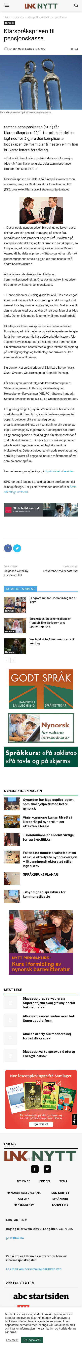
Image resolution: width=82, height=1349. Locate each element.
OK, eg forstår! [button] (32, 1339)
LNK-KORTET (60, 1193)
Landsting (60, 1204)
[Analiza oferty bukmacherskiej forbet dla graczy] (12, 1038)
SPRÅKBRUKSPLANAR (40, 874)
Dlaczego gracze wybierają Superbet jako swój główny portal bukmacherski (49, 1002)
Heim (7, 17)
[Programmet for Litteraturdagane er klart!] (15, 605)
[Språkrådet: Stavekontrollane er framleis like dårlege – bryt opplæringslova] (15, 625)
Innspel (45, 1181)
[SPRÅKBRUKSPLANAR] (12, 878)
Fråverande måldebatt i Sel (60, 571)
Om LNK (23, 1198)
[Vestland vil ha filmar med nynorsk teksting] (15, 646)
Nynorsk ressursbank (24, 1193)
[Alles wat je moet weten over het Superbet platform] (12, 1020)
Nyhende (19, 17)
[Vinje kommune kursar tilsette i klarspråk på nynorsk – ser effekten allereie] (12, 821)
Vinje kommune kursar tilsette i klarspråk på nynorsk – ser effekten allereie (47, 821)
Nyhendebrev (24, 1204)
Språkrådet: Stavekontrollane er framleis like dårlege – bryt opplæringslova (50, 622)
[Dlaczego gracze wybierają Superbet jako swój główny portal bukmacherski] (12, 1002)
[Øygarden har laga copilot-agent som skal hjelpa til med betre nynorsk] (12, 803)
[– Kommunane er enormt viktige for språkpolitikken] (12, 839)
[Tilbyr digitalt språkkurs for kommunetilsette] (12, 896)
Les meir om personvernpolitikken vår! (34, 1269)
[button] (76, 5)
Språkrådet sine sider (59, 471)
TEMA (63, 1181)
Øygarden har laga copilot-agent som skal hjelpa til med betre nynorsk (48, 804)
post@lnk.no (15, 1238)
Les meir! (12, 1340)
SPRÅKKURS (60, 1198)
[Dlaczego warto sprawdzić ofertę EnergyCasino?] (12, 1055)
